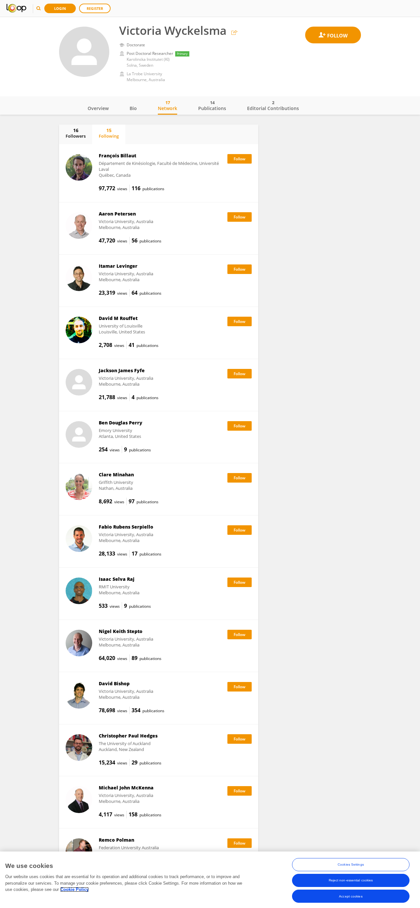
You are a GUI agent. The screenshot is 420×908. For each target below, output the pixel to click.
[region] (210, 879)
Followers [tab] (76, 133)
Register (95, 8)
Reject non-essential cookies (351, 880)
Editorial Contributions (273, 105)
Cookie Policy (74, 889)
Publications (212, 105)
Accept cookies (350, 896)
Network (167, 105)
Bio (133, 108)
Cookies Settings (351, 864)
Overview (98, 108)
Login (60, 8)
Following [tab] (109, 133)
